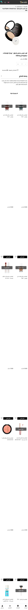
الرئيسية (25, 6)
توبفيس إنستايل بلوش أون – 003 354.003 (7, 439)
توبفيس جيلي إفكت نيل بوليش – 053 (22, 116)
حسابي (2, 608)
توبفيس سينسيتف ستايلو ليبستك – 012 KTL (8, 277)
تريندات (25, 608)
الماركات (18, 608)
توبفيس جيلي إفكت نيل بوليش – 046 (22, 277)
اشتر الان (22, 257)
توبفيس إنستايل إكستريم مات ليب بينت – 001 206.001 (21, 439)
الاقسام (10, 608)
